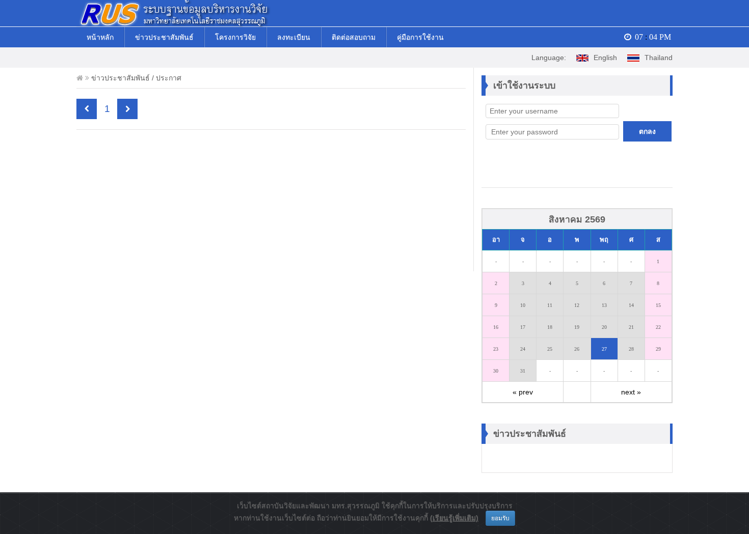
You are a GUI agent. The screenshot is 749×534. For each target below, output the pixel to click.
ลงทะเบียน (293, 37)
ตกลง (647, 131)
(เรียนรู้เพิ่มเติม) (454, 518)
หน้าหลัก (100, 37)
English (605, 57)
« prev (523, 392)
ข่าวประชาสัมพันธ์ (164, 37)
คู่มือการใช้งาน (420, 37)
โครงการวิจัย (235, 37)
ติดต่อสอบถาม (354, 37)
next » (631, 392)
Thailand (659, 57)
